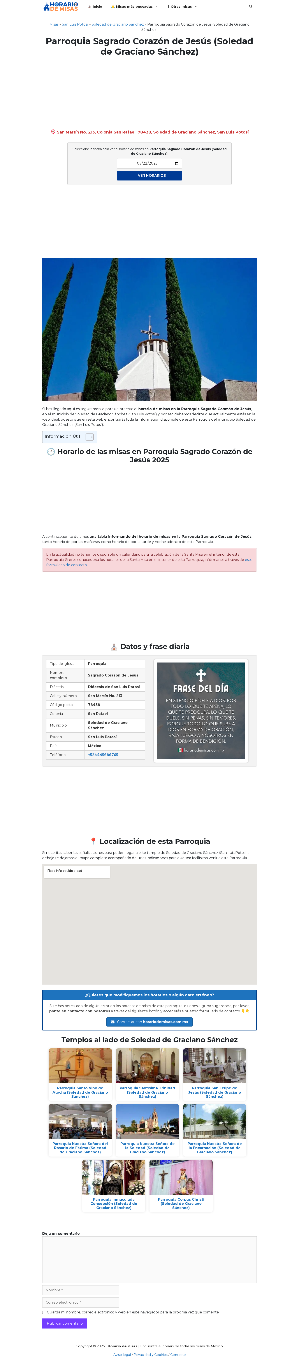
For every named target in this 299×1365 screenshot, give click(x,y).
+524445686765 (103, 755)
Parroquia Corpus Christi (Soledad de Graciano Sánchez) (181, 1203)
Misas (53, 24)
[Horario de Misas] (61, 6)
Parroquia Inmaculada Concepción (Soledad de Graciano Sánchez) (113, 1203)
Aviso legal (122, 1355)
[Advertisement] (149, 91)
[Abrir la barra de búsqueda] (251, 6)
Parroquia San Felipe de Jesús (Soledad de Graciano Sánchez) (214, 1092)
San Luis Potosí (75, 24)
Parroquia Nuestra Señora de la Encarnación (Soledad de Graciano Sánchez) (215, 1148)
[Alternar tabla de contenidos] (87, 437)
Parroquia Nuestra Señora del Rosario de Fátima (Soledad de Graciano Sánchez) (80, 1148)
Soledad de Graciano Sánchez (118, 24)
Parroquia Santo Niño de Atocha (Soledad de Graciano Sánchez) (80, 1092)
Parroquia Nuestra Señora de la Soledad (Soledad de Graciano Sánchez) (147, 1148)
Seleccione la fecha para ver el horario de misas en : (149, 151)
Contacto (178, 1355)
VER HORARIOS (152, 175)
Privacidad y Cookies (150, 1355)
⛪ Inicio (95, 6)
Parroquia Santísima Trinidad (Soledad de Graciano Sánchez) (147, 1092)
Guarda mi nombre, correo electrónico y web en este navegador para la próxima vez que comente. (133, 1312)
